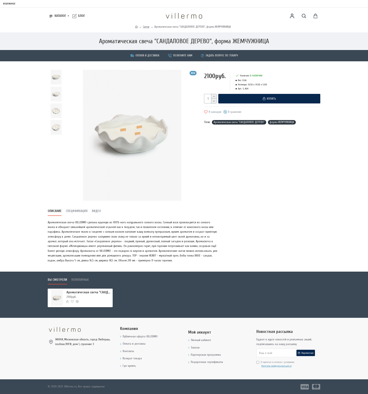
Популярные (80, 280)
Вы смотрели (57, 280)
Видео (96, 211)
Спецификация (77, 211)
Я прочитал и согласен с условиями (277, 364)
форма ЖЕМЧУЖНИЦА (282, 122)
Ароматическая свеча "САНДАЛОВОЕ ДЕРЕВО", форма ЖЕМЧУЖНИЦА (88, 292)
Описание (55, 211)
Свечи (146, 26)
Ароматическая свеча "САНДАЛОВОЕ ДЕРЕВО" (239, 122)
